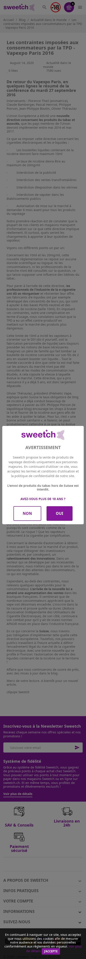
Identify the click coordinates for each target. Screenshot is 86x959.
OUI (59, 513)
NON (27, 513)
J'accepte (51, 951)
